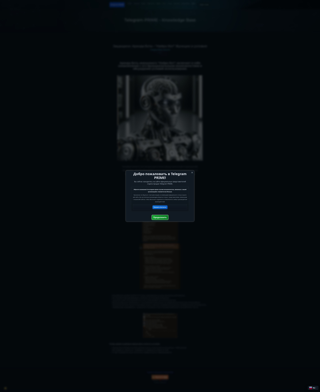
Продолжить (160, 217)
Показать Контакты (160, 207)
